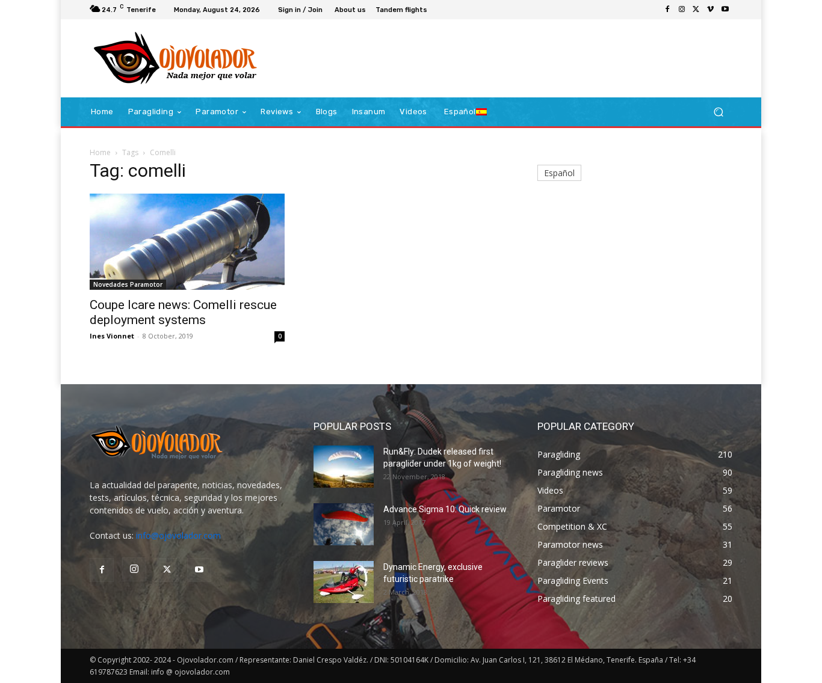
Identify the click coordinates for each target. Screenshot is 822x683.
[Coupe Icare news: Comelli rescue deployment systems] (187, 242)
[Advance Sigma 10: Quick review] (344, 524)
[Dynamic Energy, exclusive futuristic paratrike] (344, 582)
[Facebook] (667, 9)
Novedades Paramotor (127, 284)
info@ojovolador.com (178, 535)
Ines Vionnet (112, 335)
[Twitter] (696, 9)
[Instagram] (682, 9)
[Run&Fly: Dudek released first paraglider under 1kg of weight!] (344, 467)
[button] (718, 112)
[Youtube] (725, 9)
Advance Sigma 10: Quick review (445, 509)
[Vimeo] (710, 9)
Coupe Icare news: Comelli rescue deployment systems (183, 312)
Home (100, 152)
